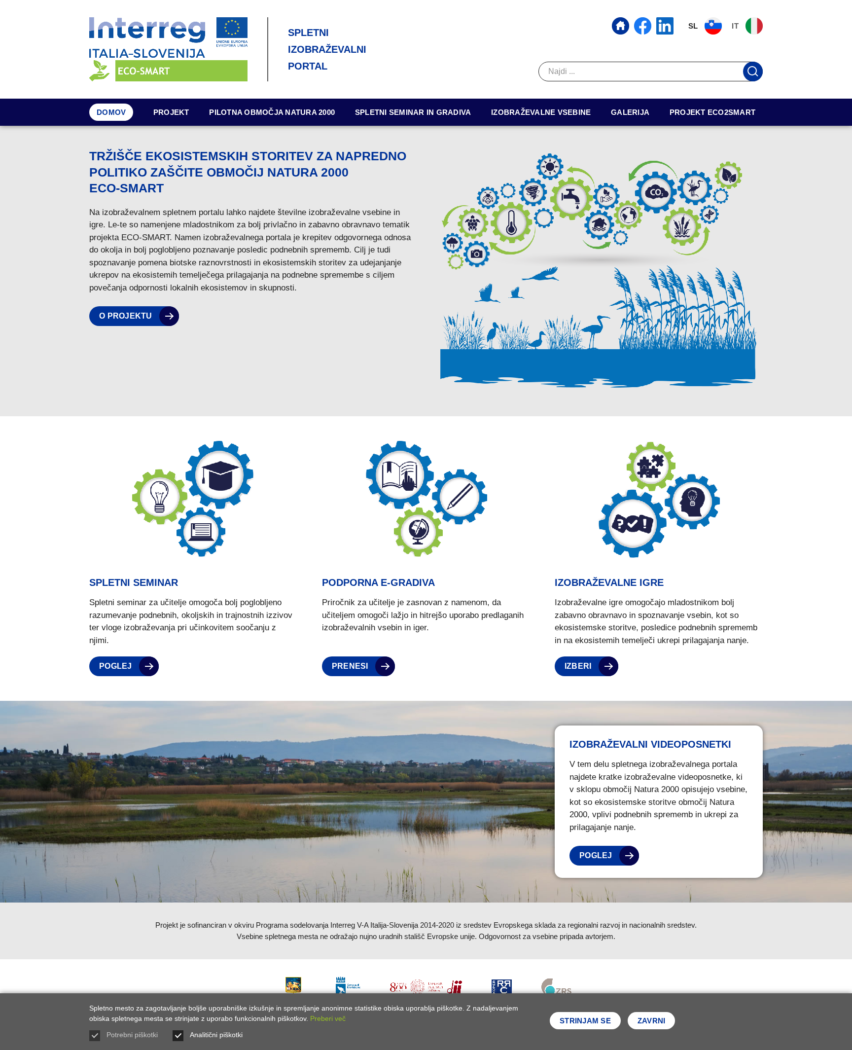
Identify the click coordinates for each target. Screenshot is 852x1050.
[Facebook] (642, 26)
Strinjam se (585, 1020)
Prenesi (351, 666)
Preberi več (328, 1018)
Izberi (579, 666)
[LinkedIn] (665, 26)
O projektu (126, 316)
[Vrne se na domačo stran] (168, 49)
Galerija (630, 112)
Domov (111, 112)
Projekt (171, 112)
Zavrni (652, 1020)
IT (736, 26)
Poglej (116, 666)
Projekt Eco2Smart (712, 112)
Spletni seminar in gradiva (413, 112)
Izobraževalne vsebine (541, 112)
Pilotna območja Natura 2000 (272, 112)
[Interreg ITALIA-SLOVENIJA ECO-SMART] (620, 26)
